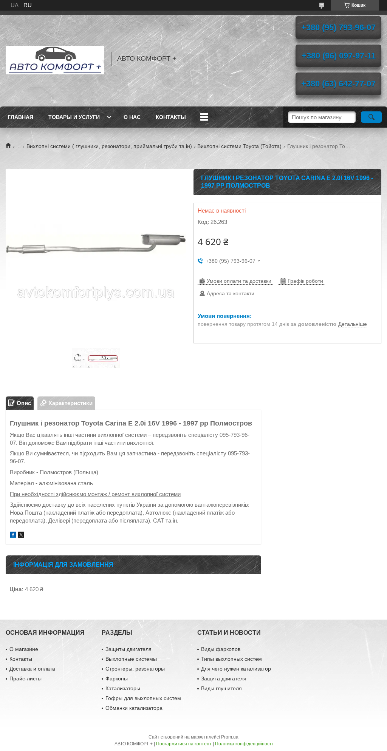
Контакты (171, 117)
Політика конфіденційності (244, 743)
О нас (132, 117)
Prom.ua (229, 737)
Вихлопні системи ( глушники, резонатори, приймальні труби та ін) (109, 146)
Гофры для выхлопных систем (143, 698)
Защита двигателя (223, 678)
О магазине (23, 649)
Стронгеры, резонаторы (135, 669)
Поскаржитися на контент (184, 743)
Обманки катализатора (134, 708)
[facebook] (13, 535)
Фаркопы (116, 678)
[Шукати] (371, 117)
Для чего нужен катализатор (236, 669)
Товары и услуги (74, 117)
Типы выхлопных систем (231, 659)
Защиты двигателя (128, 649)
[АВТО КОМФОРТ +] (55, 58)
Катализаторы (122, 688)
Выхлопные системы (131, 659)
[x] (21, 535)
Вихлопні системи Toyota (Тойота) (239, 146)
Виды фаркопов (220, 649)
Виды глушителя (221, 688)
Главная (20, 117)
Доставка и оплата (32, 669)
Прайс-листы (25, 678)
